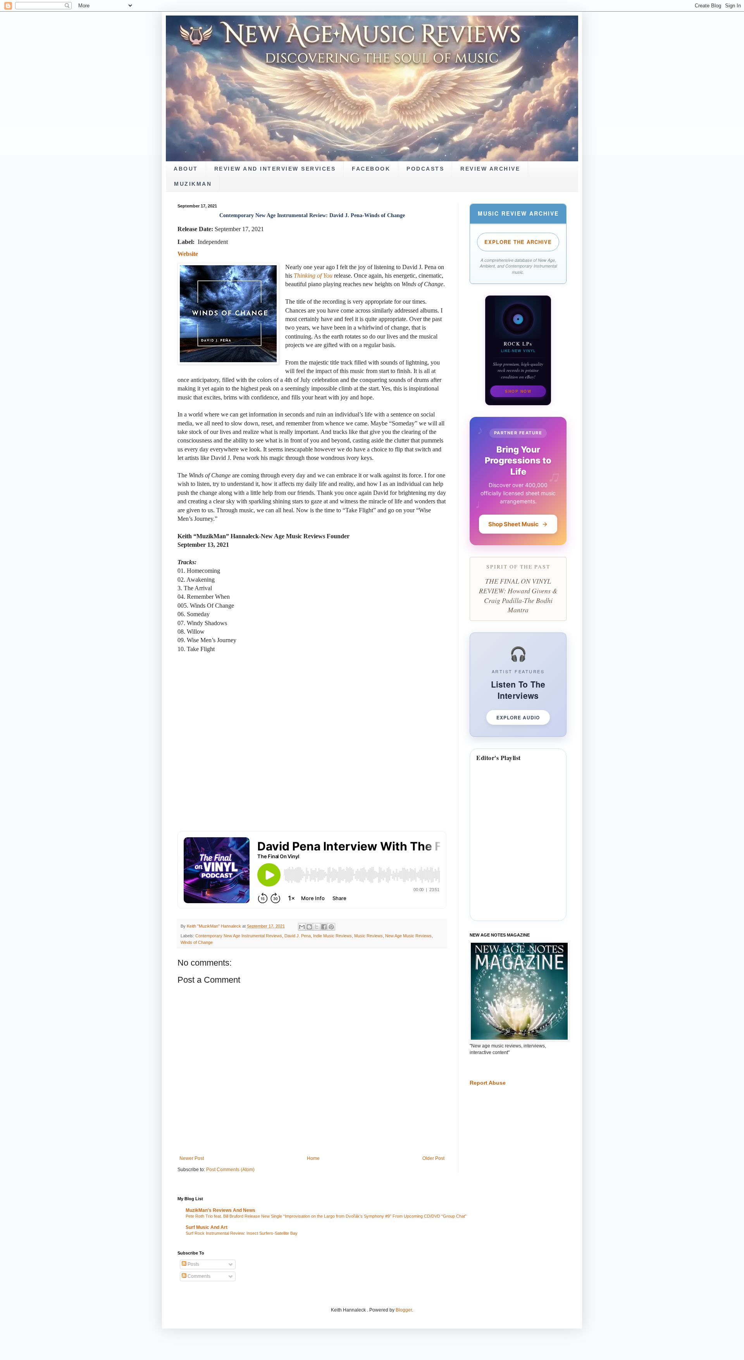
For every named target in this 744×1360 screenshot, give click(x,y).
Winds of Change (197, 942)
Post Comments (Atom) (230, 1169)
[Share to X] (316, 927)
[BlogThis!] (309, 927)
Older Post (433, 1158)
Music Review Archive (518, 213)
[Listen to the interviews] (518, 684)
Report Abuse (488, 1083)
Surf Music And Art (206, 1227)
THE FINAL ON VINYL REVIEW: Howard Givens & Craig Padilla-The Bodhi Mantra (518, 595)
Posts (192, 1264)
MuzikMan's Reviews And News (220, 1210)
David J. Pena (297, 935)
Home (313, 1158)
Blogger (404, 1310)
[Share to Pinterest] (331, 927)
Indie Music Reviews (332, 935)
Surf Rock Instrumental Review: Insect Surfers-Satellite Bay (242, 1233)
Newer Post (191, 1158)
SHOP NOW (518, 391)
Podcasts (425, 169)
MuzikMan (193, 184)
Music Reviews (368, 935)
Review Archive (490, 169)
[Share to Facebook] (324, 927)
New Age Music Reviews (408, 935)
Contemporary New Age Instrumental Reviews (238, 935)
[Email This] (302, 927)
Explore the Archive (518, 241)
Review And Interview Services (275, 169)
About (186, 169)
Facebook (371, 169)
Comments (198, 1276)
